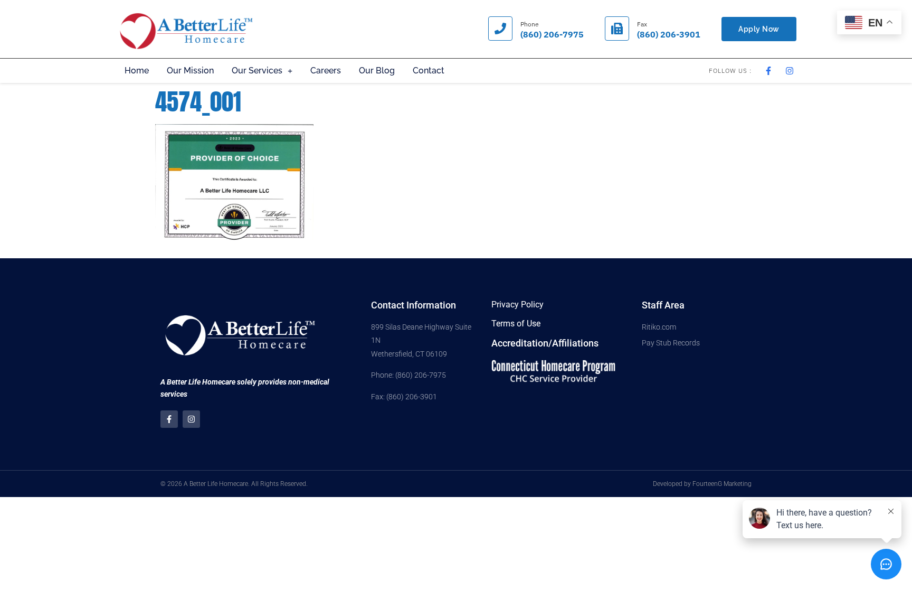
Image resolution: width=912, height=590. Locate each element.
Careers (325, 70)
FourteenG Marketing (722, 484)
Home (137, 70)
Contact (428, 70)
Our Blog (377, 70)
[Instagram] (191, 419)
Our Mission (190, 70)
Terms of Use (515, 324)
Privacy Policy (517, 304)
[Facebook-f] (169, 419)
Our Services (257, 70)
